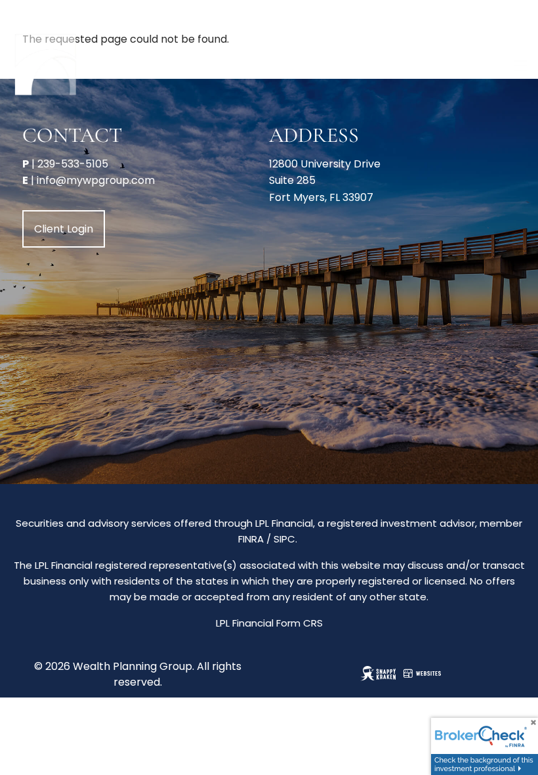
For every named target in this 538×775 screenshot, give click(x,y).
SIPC (284, 539)
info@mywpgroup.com (96, 180)
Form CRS (299, 623)
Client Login (63, 228)
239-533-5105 (72, 163)
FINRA (251, 539)
